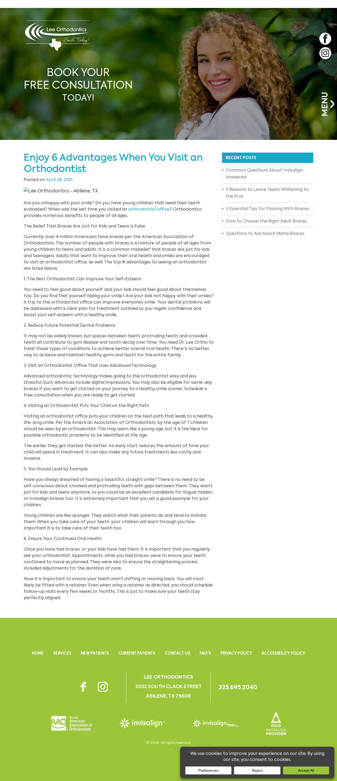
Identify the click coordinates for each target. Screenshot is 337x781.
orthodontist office (149, 209)
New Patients (95, 653)
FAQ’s (205, 653)
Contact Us (177, 653)
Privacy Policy (236, 653)
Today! (78, 84)
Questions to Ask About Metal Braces (265, 233)
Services (62, 653)
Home (38, 653)
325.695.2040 (238, 687)
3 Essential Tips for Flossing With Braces (267, 208)
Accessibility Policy (283, 653)
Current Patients (136, 653)
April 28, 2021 (59, 179)
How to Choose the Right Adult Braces (266, 221)
